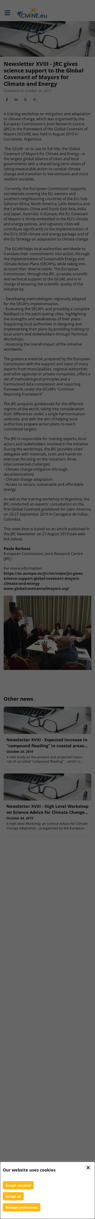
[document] (47, 1190)
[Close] (88, 1167)
